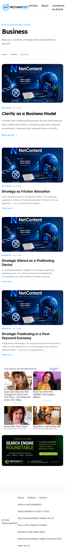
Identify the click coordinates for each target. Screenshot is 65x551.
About (44, 5)
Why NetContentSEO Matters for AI (36, 518)
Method (31, 497)
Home (4, 54)
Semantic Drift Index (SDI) (31, 532)
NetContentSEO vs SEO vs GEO (33, 511)
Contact (43, 497)
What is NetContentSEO (30, 504)
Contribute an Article (58, 7)
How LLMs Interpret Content (32, 525)
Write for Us (24, 545)
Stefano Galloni (39, 538)
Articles (33, 5)
